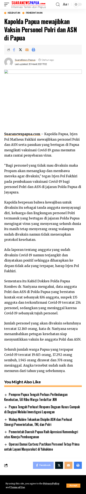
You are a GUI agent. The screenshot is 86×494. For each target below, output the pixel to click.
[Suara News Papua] (28, 4)
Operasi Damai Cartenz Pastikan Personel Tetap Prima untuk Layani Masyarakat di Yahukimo (41, 447)
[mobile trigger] (7, 4)
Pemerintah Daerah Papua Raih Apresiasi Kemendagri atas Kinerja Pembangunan (41, 434)
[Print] (33, 49)
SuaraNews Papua (25, 59)
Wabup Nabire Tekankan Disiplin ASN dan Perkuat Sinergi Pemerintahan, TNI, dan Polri (38, 422)
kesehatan (14, 13)
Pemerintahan (34, 13)
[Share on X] (20, 49)
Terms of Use (17, 487)
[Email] (27, 49)
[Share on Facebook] (14, 49)
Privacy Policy (51, 483)
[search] (58, 4)
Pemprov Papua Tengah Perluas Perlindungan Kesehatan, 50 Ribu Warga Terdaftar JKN (35, 397)
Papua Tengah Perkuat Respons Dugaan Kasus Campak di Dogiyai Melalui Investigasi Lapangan (42, 409)
